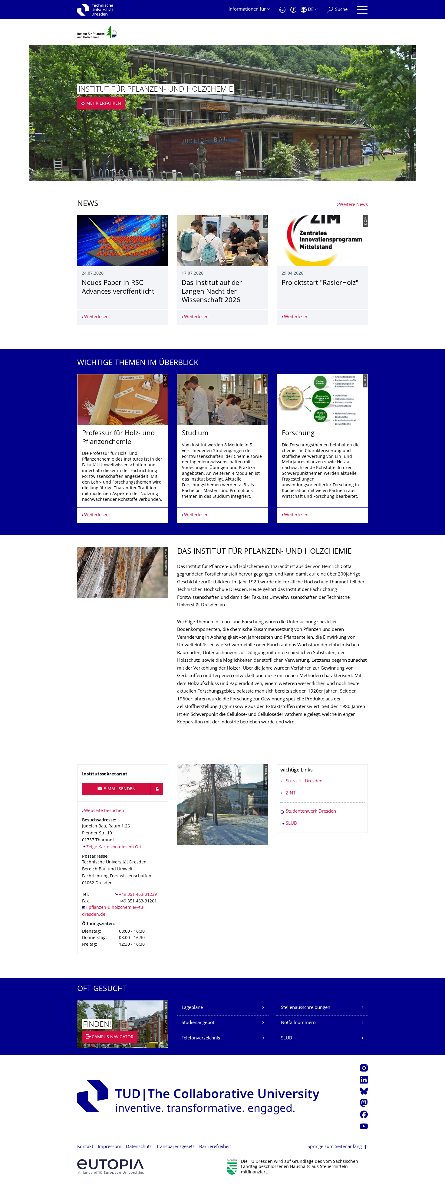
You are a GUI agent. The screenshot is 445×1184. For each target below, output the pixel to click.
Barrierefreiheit (215, 1147)
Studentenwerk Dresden (311, 811)
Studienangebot (198, 1023)
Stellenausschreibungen (305, 1008)
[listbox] (222, 448)
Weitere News (353, 205)
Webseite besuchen (104, 811)
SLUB (291, 823)
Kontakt (85, 1147)
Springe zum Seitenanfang (335, 1147)
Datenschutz (139, 1147)
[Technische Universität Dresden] (95, 9)
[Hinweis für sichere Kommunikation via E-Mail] (157, 789)
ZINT (290, 793)
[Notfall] (282, 10)
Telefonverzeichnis (201, 1038)
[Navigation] (362, 10)
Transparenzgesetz (175, 1147)
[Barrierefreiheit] (293, 10)
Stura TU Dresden (304, 781)
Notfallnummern (298, 1023)
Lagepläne (192, 1008)
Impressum (109, 1147)
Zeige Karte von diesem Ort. (114, 847)
